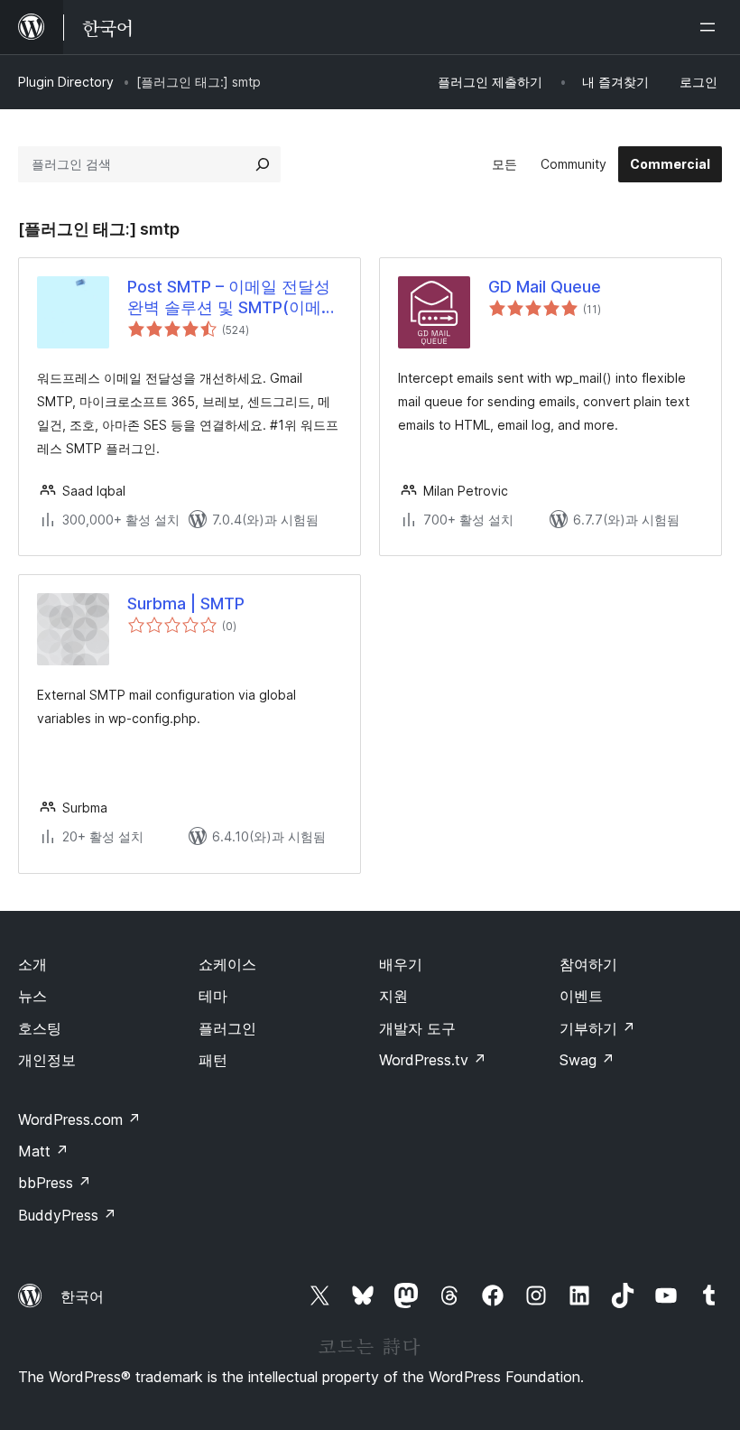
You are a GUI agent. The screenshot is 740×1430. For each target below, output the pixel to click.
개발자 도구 (417, 1028)
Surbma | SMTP (186, 603)
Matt (43, 1151)
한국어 (82, 1296)
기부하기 (597, 1028)
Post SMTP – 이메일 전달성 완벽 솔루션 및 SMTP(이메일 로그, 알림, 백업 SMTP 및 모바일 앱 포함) (232, 298)
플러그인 (227, 1028)
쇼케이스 (227, 964)
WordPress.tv (432, 1060)
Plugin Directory (66, 81)
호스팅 (39, 1028)
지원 (393, 996)
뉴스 (32, 996)
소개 (32, 964)
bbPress (54, 1183)
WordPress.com (79, 1119)
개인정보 (47, 1060)
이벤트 (581, 996)
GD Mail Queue (544, 286)
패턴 (213, 1060)
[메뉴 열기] (711, 27)
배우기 (400, 964)
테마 (213, 996)
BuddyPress (67, 1215)
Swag (587, 1060)
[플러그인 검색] (263, 164)
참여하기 (588, 964)
